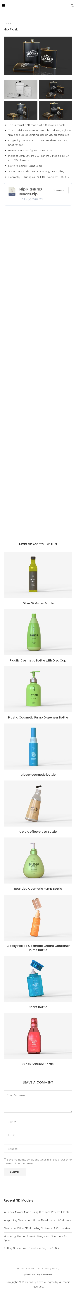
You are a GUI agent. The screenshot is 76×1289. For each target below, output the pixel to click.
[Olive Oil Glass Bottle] (38, 575)
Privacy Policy (50, 1268)
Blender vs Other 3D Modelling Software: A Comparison (37, 1228)
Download (59, 190)
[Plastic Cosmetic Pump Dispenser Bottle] (38, 689)
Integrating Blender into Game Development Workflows (37, 1220)
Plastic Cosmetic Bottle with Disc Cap (38, 660)
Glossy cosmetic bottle (38, 775)
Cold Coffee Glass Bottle (38, 832)
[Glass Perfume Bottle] (38, 1036)
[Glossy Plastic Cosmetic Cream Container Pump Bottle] (38, 918)
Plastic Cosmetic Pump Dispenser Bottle (38, 717)
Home (20, 1268)
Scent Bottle (38, 1007)
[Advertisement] (38, 371)
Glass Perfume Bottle (38, 1064)
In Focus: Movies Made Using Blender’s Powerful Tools (36, 1212)
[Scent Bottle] (38, 979)
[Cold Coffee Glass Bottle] (38, 803)
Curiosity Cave (34, 1282)
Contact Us (33, 1268)
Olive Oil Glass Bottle (38, 603)
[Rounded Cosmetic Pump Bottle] (38, 860)
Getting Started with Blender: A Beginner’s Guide (33, 1248)
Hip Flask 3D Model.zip (30, 192)
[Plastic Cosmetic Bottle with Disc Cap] (38, 632)
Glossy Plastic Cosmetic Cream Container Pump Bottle (38, 948)
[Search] (72, 5)
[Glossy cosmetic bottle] (38, 746)
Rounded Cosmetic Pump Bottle (38, 889)
